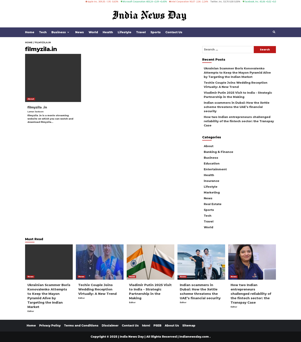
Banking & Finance (218, 152)
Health (108, 32)
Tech (43, 32)
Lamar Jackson (35, 111)
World (93, 32)
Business (58, 32)
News (79, 32)
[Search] (274, 32)
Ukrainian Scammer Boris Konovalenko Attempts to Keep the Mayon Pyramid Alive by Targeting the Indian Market (237, 73)
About (31, 99)
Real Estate (213, 204)
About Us (172, 325)
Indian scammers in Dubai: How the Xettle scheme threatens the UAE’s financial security (236, 107)
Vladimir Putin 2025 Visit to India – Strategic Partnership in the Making (238, 95)
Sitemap (188, 325)
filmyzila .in (37, 107)
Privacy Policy (50, 325)
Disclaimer (110, 325)
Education (212, 163)
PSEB (157, 325)
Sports (155, 32)
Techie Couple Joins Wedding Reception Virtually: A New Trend (235, 85)
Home (29, 32)
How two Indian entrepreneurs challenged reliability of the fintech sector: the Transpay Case (239, 121)
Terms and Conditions (81, 325)
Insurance (211, 181)
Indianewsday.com (194, 336)
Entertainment (215, 169)
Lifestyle (124, 32)
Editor (30, 311)
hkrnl (146, 325)
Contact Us (173, 32)
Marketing (212, 192)
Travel (141, 32)
